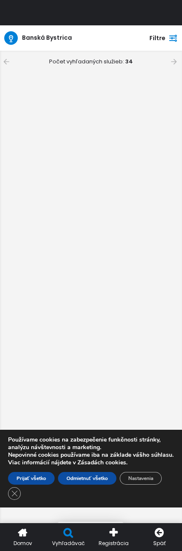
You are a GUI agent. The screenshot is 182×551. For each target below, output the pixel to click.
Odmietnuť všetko (87, 478)
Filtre (157, 38)
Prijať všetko (31, 478)
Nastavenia (140, 478)
